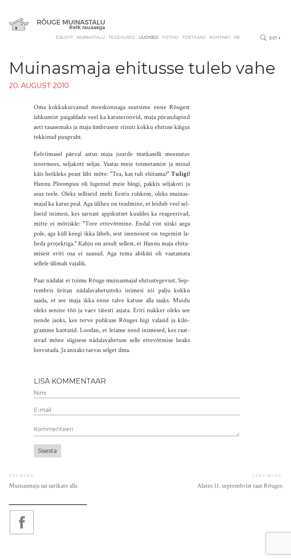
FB (237, 37)
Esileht (64, 37)
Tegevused (122, 37)
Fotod (170, 37)
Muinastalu (91, 37)
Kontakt (219, 37)
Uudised (149, 37)
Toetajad (194, 37)
